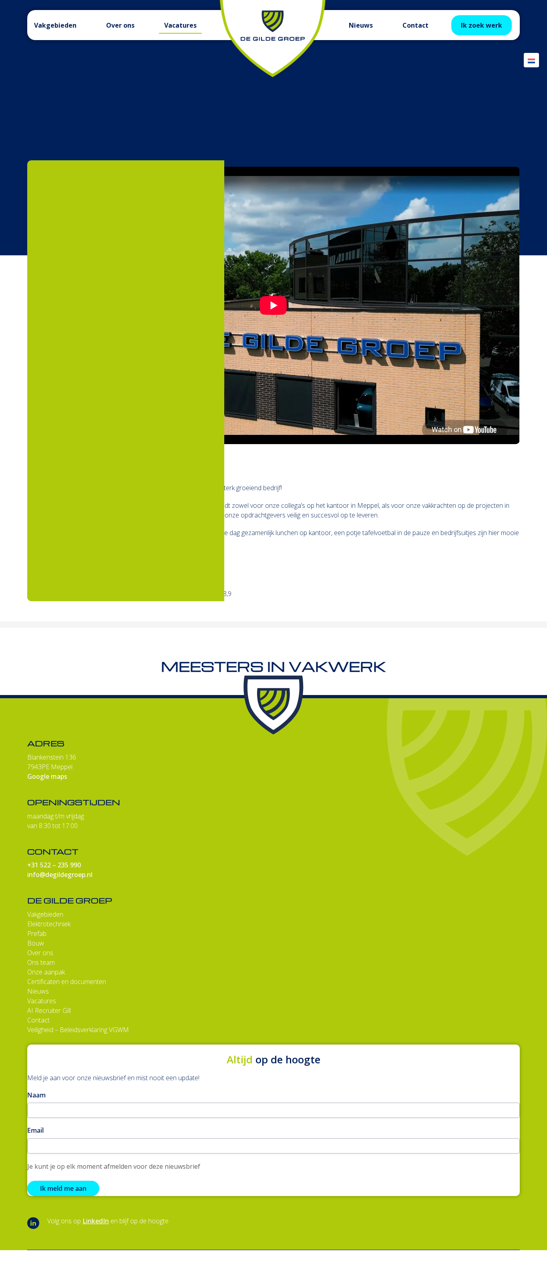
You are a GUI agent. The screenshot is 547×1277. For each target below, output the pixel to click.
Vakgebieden (45, 914)
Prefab (36, 933)
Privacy (509, 1271)
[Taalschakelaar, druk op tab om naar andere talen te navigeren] (531, 60)
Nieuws (38, 991)
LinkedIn (95, 1220)
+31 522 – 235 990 (54, 865)
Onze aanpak (46, 972)
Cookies (386, 1271)
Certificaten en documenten (66, 981)
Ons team (41, 962)
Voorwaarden (466, 1271)
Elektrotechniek (48, 923)
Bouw (35, 943)
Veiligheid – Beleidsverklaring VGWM (78, 1029)
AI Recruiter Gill (49, 1010)
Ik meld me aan (63, 1188)
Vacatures (41, 1000)
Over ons (40, 952)
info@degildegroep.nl (60, 874)
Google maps (47, 776)
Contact (38, 1020)
